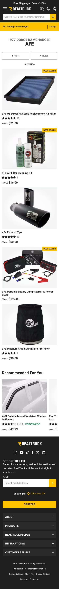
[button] (29, 517)
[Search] (53, 17)
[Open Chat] (42, 9)
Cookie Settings (43, 574)
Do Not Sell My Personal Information (29, 569)
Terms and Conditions (29, 579)
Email (6, 477)
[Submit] (52, 483)
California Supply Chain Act (21, 574)
